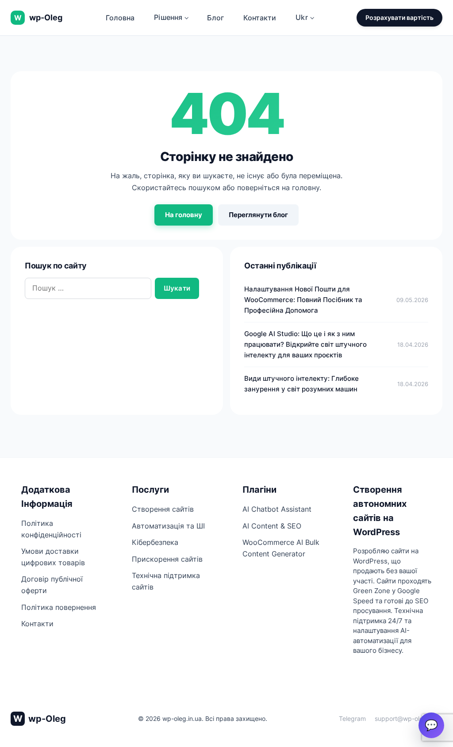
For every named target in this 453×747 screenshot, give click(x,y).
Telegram (352, 718)
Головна (120, 17)
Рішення (168, 17)
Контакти (259, 17)
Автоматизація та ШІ (168, 525)
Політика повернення (58, 607)
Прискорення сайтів (167, 559)
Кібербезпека (155, 542)
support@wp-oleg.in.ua (408, 718)
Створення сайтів (163, 509)
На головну (183, 215)
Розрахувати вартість (399, 17)
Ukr (301, 17)
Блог (215, 17)
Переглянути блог (258, 215)
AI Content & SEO (271, 525)
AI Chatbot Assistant (276, 509)
